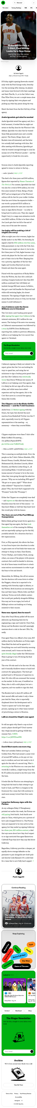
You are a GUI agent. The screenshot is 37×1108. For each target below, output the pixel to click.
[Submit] (31, 353)
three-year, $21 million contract (16, 830)
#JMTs (15, 734)
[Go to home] (3, 3)
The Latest (5, 8)
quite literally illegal (9, 654)
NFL (31, 8)
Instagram (17, 1100)
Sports (34, 993)
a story (4, 329)
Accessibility (18, 1097)
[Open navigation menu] (34, 3)
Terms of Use (9, 1093)
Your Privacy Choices (25, 1093)
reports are (11, 501)
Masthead (18, 1011)
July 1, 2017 (28, 449)
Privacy (16, 1093)
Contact (7, 1011)
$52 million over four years (24, 243)
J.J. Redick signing (18, 410)
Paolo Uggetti (19, 73)
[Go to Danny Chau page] (6, 923)
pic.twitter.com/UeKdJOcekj (13, 444)
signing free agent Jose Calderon (18, 316)
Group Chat (8, 1000)
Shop (29, 1011)
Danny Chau (14, 923)
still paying (6, 814)
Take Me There (18, 1085)
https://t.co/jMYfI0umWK (12, 737)
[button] (18, 3)
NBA (26, 8)
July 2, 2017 (18, 173)
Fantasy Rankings (16, 8)
